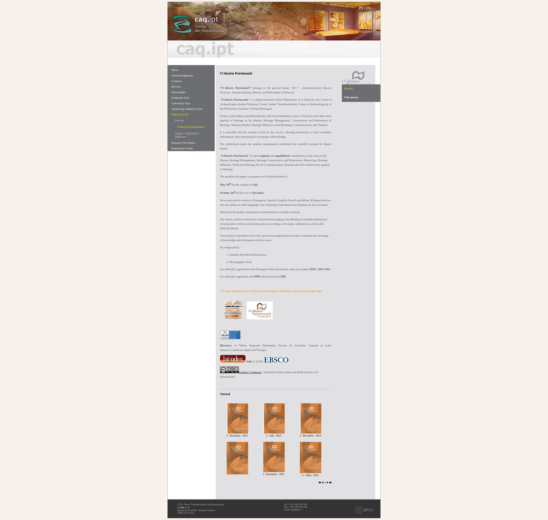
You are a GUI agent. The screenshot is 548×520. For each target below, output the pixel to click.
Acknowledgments (182, 75)
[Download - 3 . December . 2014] (310, 432)
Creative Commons (250, 372)
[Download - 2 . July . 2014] (274, 432)
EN (368, 8)
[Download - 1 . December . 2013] (237, 432)
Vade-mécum (351, 97)
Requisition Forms (182, 148)
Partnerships (178, 92)
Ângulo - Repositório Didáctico (187, 135)
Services (176, 86)
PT (361, 8)
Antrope (179, 120)
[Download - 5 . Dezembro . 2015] (274, 471)
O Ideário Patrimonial (190, 126)
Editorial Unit (179, 114)
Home (174, 70)
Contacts (176, 81)
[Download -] (237, 473)
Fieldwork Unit (180, 97)
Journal (348, 88)
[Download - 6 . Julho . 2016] (310, 472)
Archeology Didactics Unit (187, 108)
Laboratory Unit (180, 103)
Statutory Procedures (183, 142)
